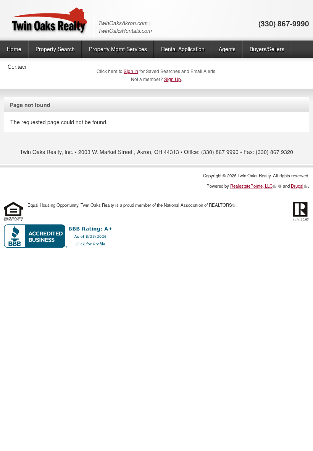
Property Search (55, 49)
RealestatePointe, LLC (251, 186)
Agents (227, 49)
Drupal (297, 186)
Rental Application (183, 49)
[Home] (49, 20)
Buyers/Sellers (267, 49)
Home (14, 49)
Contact (16, 66)
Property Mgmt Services (118, 49)
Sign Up (172, 79)
